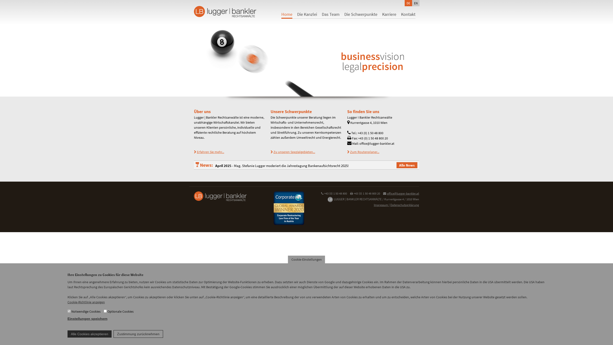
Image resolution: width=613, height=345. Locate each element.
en (416, 3)
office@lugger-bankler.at (403, 193)
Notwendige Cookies (86, 311)
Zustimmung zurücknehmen (138, 334)
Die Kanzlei (307, 14)
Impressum (381, 205)
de (408, 3)
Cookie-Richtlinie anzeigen (86, 302)
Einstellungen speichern (88, 319)
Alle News (407, 165)
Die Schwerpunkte (360, 14)
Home (286, 14)
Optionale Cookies (121, 311)
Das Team (331, 14)
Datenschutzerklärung (404, 205)
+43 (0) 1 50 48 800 (335, 193)
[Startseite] (220, 11)
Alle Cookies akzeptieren (89, 334)
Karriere (389, 14)
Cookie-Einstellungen (306, 259)
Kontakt (408, 14)
